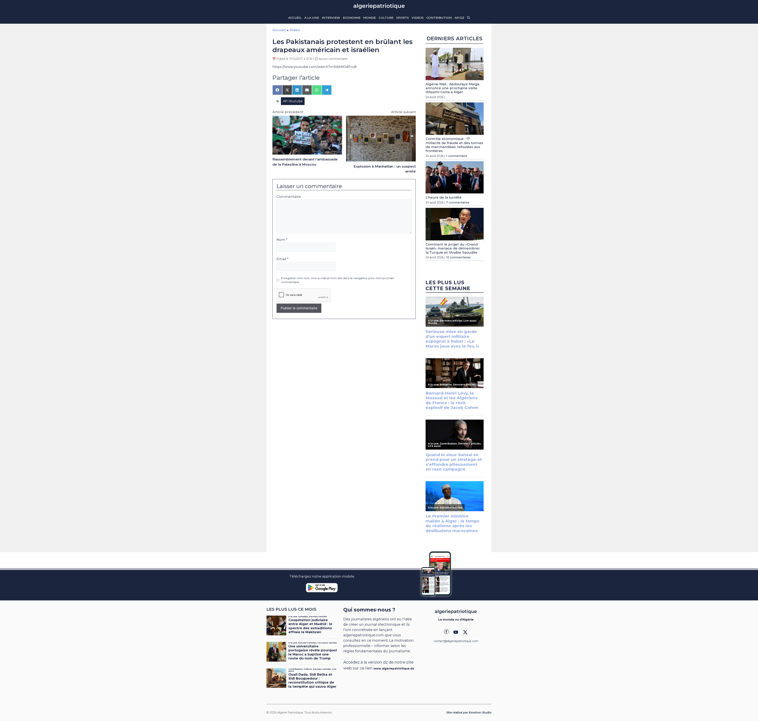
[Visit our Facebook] (446, 632)
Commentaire (289, 197)
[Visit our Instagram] (456, 632)
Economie (351, 18)
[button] (468, 18)
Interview (331, 18)
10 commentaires (458, 257)
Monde (369, 18)
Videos (418, 18)
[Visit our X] (465, 632)
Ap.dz (459, 18)
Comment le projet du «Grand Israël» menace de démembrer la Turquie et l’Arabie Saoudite (453, 248)
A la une (311, 18)
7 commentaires (457, 202)
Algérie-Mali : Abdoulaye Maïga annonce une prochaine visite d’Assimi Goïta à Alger (452, 88)
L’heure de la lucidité (444, 197)
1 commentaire (456, 156)
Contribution (439, 18)
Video (295, 30)
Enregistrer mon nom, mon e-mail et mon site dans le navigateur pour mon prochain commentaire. (337, 280)
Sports (402, 18)
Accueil (295, 18)
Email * (282, 259)
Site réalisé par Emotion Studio (469, 712)
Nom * (282, 240)
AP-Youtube (293, 101)
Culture (386, 18)
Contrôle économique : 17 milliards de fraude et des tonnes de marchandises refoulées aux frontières (454, 145)
